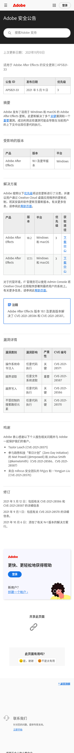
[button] (54, 5)
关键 (53, 116)
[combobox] (37, 33)
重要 (6, 120)
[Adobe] (19, 5)
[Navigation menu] (5, 5)
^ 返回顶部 (64, 683)
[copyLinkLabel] (33, 630)
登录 (65, 5)
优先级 (28, 193)
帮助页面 (26, 206)
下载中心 (65, 243)
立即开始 (17, 729)
